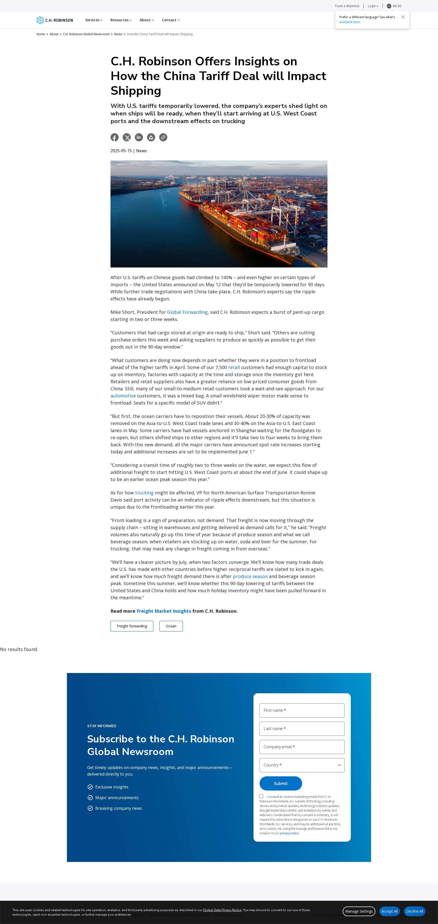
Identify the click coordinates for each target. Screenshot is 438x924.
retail (234, 367)
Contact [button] (170, 19)
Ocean (171, 626)
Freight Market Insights (164, 611)
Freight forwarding (132, 626)
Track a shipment (347, 6)
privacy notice (289, 833)
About (54, 34)
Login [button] (372, 6)
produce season (250, 576)
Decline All (414, 911)
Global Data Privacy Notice (222, 910)
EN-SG (397, 6)
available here (349, 22)
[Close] (403, 17)
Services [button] (92, 19)
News (118, 34)
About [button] (146, 19)
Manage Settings (359, 911)
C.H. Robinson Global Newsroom (86, 34)
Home (40, 34)
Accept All (390, 911)
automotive (123, 396)
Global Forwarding (187, 312)
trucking (144, 493)
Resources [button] (120, 19)
